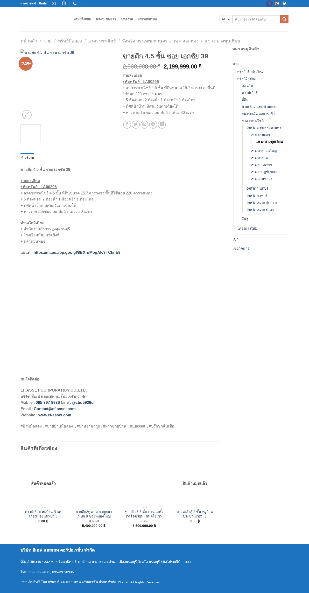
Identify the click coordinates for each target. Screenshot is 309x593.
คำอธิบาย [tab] (27, 157)
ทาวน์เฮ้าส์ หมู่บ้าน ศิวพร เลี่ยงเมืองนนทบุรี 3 (43, 514)
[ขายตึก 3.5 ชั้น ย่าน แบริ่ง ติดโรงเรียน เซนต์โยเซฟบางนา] (144, 480)
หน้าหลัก (29, 40)
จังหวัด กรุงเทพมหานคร (145, 40)
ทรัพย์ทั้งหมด (82, 19)
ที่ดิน (245, 100)
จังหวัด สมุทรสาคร (260, 210)
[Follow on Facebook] (269, 3)
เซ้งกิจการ (241, 248)
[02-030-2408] (75, 3)
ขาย (47, 40)
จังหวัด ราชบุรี (256, 196)
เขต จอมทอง (186, 40)
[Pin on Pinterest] (153, 125)
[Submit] (284, 19)
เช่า (235, 239)
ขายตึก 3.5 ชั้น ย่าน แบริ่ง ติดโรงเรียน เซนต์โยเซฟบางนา (144, 516)
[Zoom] (27, 114)
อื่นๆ (245, 219)
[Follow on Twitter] (284, 3)
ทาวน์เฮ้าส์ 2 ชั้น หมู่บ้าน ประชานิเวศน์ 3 (194, 514)
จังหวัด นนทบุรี (257, 188)
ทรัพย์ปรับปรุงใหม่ (250, 72)
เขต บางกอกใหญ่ (264, 151)
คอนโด (247, 86)
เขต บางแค (259, 158)
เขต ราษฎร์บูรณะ (264, 172)
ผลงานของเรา (106, 19)
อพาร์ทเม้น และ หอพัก (258, 114)
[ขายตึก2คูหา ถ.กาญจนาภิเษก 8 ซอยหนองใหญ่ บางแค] (94, 480)
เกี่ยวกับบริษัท (147, 19)
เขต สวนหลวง (261, 179)
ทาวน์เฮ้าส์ (250, 93)
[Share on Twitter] (136, 125)
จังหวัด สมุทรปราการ (262, 203)
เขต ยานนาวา (261, 165)
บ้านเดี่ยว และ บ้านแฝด (259, 107)
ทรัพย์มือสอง (70, 40)
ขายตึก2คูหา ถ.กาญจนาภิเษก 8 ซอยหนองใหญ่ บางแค (94, 516)
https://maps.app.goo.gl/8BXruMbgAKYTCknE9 (77, 252)
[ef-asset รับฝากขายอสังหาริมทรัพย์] (43, 19)
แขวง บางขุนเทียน (222, 40)
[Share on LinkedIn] (162, 125)
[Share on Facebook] (127, 125)
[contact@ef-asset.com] (54, 3)
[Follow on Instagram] (277, 3)
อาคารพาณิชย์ (102, 40)
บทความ (127, 19)
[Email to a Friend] (144, 125)
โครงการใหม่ (247, 228)
